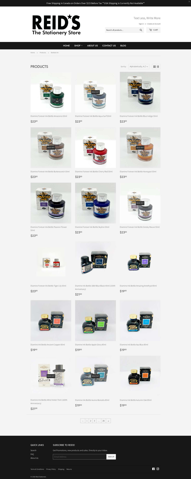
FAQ (32, 454)
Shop (77, 45)
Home (66, 45)
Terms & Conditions (37, 469)
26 (104, 420)
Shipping (61, 469)
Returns (69, 469)
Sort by (123, 66)
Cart (155, 30)
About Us (92, 45)
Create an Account (153, 24)
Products (43, 52)
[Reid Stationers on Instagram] (158, 469)
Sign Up (111, 457)
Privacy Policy (51, 469)
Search (33, 450)
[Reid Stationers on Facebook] (153, 469)
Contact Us (109, 45)
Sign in (141, 24)
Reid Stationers (41, 477)
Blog (123, 45)
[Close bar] (189, 1)
